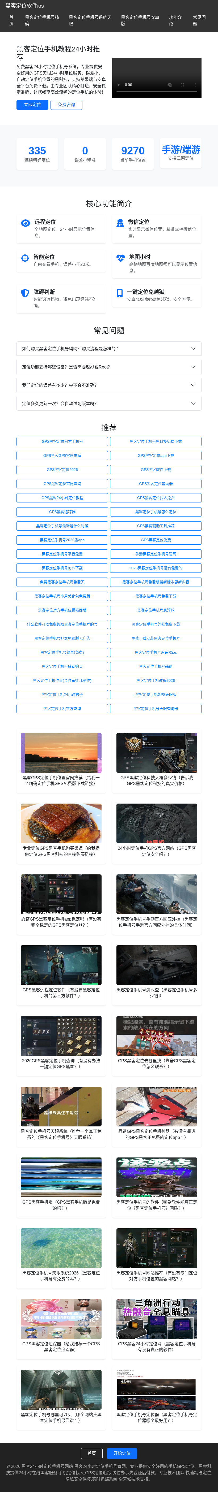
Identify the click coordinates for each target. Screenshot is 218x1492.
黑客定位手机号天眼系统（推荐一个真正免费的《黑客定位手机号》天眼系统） (61, 1134)
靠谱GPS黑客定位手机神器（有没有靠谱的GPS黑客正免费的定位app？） (156, 1134)
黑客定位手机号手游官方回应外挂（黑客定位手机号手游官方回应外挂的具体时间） (156, 922)
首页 (11, 20)
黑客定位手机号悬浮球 (155, 610)
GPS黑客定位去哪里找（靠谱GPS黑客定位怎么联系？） (157, 1064)
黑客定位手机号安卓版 (140, 20)
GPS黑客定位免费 (156, 540)
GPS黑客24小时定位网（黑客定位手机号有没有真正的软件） (157, 1347)
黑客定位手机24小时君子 (62, 694)
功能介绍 (175, 20)
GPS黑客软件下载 (156, 469)
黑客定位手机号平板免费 (62, 554)
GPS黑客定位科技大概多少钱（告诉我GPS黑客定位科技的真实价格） (156, 780)
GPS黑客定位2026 (62, 469)
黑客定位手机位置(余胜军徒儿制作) (62, 680)
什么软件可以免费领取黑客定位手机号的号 (62, 624)
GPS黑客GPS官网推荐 (62, 455)
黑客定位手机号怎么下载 (62, 568)
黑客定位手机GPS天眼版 (156, 694)
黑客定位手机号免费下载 (155, 596)
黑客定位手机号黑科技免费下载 (156, 441)
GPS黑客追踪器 (62, 512)
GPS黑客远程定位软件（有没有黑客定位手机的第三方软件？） (61, 993)
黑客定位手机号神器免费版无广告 (62, 638)
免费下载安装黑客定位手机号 (156, 638)
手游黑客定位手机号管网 (155, 554)
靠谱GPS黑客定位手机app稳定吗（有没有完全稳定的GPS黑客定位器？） (61, 922)
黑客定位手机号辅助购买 (62, 666)
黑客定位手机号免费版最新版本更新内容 (155, 582)
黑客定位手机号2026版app (62, 540)
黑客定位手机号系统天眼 (90, 20)
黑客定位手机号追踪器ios (156, 652)
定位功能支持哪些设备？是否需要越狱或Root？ (67, 367)
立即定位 (32, 104)
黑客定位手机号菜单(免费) (62, 652)
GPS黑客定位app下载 (156, 455)
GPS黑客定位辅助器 (156, 484)
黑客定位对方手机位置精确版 (62, 610)
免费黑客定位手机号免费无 (62, 582)
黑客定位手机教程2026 (156, 680)
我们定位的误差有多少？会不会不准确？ (60, 385)
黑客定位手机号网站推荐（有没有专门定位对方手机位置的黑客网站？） (156, 1276)
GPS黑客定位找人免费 (156, 498)
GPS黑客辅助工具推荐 (156, 526)
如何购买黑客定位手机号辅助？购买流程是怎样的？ (71, 348)
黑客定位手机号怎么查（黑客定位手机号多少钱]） (156, 993)
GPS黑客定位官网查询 (62, 484)
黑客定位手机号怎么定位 (155, 512)
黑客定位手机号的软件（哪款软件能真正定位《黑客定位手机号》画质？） (156, 1205)
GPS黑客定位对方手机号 (62, 441)
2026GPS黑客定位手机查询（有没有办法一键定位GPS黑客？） (61, 1064)
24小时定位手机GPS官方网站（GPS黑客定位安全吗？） (157, 851)
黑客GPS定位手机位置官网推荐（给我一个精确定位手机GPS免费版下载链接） (61, 780)
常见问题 (199, 20)
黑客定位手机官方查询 (62, 708)
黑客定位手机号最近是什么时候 (62, 526)
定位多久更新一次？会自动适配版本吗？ (60, 403)
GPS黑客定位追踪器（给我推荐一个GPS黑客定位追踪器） (61, 1347)
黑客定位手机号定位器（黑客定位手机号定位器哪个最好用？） (156, 1417)
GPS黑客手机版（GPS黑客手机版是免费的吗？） (61, 1205)
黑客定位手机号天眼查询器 (155, 708)
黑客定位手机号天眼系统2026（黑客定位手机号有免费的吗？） (61, 1276)
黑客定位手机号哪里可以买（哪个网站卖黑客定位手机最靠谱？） (61, 1417)
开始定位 (122, 1453)
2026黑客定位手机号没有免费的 (155, 568)
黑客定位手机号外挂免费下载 (156, 624)
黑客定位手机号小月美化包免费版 (62, 596)
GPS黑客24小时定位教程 (62, 498)
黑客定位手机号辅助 (156, 666)
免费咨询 (66, 104)
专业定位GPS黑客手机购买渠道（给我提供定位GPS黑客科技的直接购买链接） (61, 851)
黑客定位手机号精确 (42, 20)
